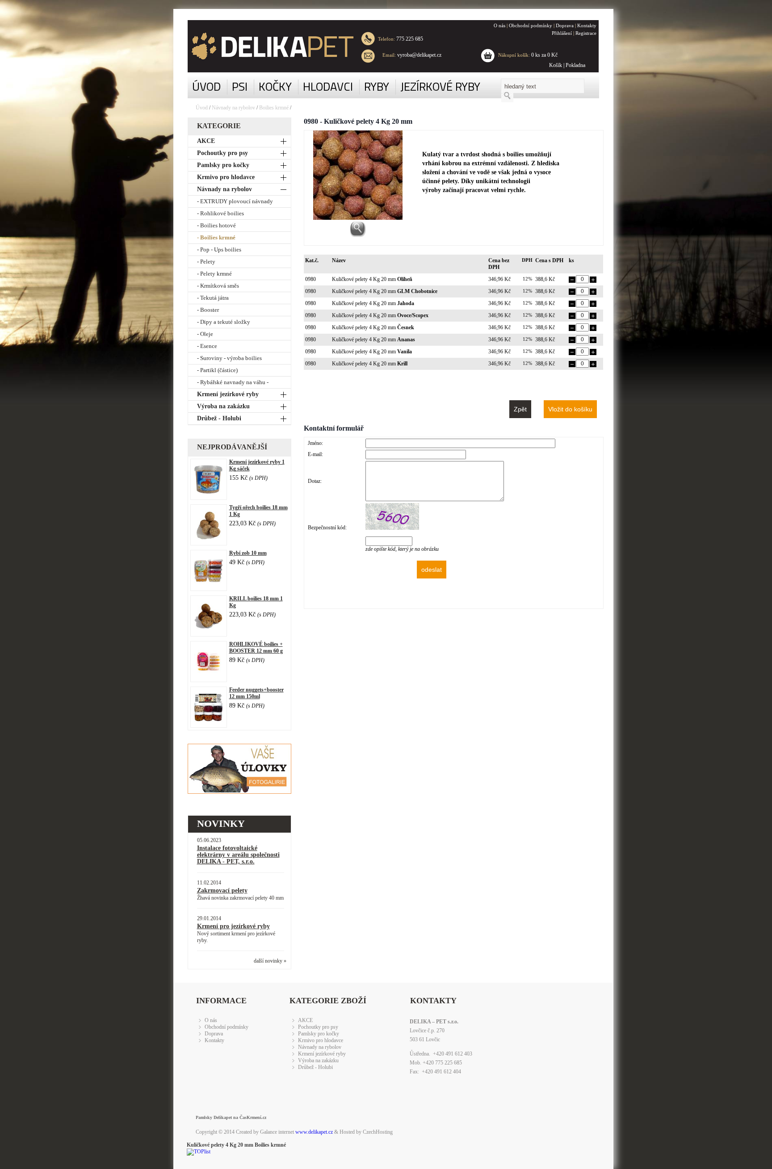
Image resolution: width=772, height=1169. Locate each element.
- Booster (208, 309)
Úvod (202, 108)
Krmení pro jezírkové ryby (233, 926)
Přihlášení (562, 33)
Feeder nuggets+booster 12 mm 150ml (256, 693)
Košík (555, 65)
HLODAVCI (328, 86)
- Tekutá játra (213, 297)
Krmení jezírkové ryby (228, 394)
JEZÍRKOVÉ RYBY (440, 86)
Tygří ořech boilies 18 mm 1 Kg (258, 510)
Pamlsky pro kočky (223, 165)
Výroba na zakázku (223, 406)
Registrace (585, 33)
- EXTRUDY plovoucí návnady (235, 201)
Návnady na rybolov (233, 108)
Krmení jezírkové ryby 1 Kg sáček (257, 465)
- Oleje (205, 334)
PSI (240, 86)
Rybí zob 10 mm (248, 553)
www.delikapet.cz (314, 1132)
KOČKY (275, 86)
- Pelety (206, 261)
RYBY (376, 86)
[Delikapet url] (266, 46)
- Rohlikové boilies (220, 213)
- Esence (207, 346)
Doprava (565, 25)
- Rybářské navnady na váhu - (233, 382)
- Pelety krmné (214, 273)
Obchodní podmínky (530, 25)
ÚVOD (206, 86)
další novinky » (270, 961)
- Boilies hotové (216, 225)
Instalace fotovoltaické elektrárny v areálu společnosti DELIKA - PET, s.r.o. (238, 855)
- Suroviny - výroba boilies (229, 358)
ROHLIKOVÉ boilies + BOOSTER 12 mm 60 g (256, 647)
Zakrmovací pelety (222, 890)
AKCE (206, 141)
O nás (499, 25)
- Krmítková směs (218, 285)
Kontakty (586, 25)
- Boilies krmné (216, 237)
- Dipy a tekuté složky (223, 321)
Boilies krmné (274, 108)
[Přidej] (593, 281)
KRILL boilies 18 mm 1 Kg (256, 601)
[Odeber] (572, 281)
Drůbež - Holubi (219, 418)
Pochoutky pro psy (222, 153)
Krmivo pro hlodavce (226, 177)
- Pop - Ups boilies (219, 249)
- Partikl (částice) (217, 370)
